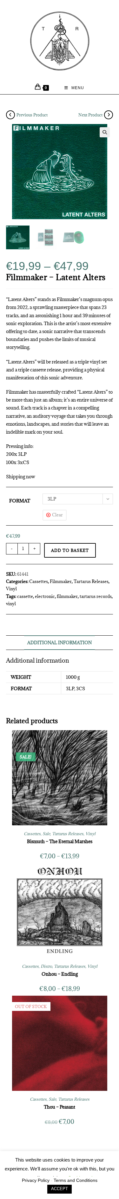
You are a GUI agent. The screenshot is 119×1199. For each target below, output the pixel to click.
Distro (46, 966)
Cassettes (38, 581)
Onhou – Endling (60, 974)
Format (19, 501)
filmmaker (67, 596)
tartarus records (96, 596)
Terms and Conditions (75, 1180)
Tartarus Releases (91, 581)
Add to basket (70, 550)
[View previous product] (10, 114)
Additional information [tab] (59, 642)
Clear (57, 515)
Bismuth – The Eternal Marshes (59, 841)
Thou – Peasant (59, 1107)
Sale (46, 833)
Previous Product (32, 114)
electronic (45, 596)
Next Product (90, 114)
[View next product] (108, 114)
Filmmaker (61, 581)
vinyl (11, 603)
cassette (25, 596)
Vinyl (11, 589)
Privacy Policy (36, 1180)
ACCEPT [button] (59, 1188)
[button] (105, 132)
